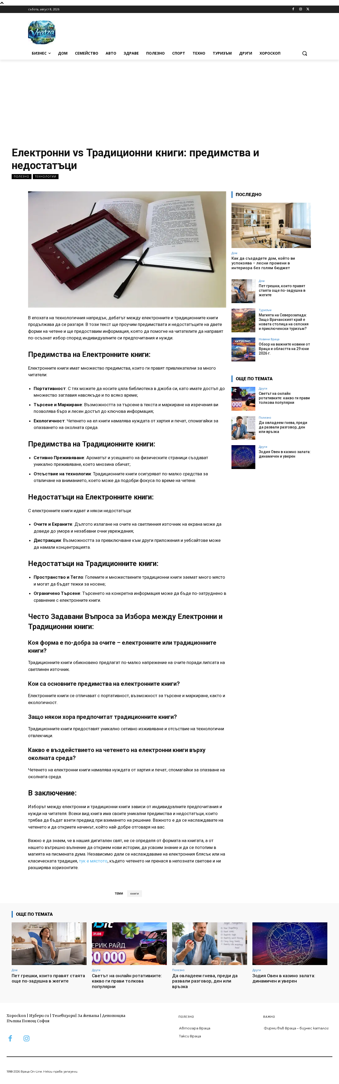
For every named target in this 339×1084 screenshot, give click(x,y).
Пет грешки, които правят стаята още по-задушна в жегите (282, 290)
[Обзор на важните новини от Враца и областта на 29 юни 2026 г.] (243, 349)
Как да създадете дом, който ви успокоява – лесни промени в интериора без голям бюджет (263, 263)
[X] (308, 9)
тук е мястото (93, 861)
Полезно (21, 176)
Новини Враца (269, 339)
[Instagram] (300, 9)
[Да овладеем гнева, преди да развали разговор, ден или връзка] (243, 428)
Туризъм (265, 309)
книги (134, 893)
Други (263, 388)
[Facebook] (293, 9)
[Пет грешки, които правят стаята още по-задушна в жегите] (243, 291)
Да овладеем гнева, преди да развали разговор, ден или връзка (283, 427)
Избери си (39, 1015)
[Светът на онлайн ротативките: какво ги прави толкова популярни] (243, 399)
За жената (88, 1015)
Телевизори (63, 1015)
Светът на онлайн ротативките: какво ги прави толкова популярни (284, 398)
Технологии (45, 176)
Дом (234, 252)
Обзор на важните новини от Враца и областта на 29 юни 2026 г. (284, 348)
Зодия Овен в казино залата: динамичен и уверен (285, 454)
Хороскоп (16, 1015)
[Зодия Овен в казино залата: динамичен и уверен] (243, 457)
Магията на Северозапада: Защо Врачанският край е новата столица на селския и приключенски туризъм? (284, 321)
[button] (304, 53)
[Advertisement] (169, 99)
